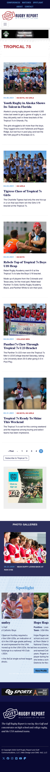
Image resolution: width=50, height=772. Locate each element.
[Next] (44, 553)
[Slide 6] (28, 673)
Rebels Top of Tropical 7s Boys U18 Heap (25, 264)
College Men (23, 339)
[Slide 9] (39, 673)
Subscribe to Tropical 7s (16, 458)
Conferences (13, 2)
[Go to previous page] (17, 451)
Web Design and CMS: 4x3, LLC (34, 752)
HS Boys (20, 98)
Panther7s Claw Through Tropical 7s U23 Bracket (21, 346)
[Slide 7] (32, 673)
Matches (26, 2)
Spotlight (38, 2)
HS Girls (30, 98)
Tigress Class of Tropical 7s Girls (23, 193)
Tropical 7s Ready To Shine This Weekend (23, 420)
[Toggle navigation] (5, 24)
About (20, 6)
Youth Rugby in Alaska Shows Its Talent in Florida (24, 105)
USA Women (14, 630)
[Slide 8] (35, 673)
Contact (29, 6)
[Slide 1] (10, 673)
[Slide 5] (25, 673)
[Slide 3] (17, 673)
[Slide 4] (21, 673)
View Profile (9, 670)
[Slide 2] (14, 673)
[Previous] (6, 553)
